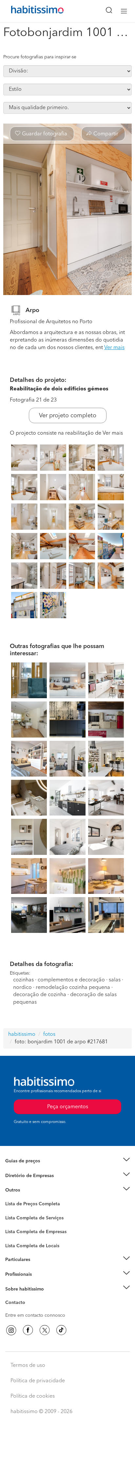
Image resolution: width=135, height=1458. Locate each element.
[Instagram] (11, 1330)
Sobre (11, 1297)
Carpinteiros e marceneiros (33, 1242)
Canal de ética (20, 1303)
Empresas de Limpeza (28, 1190)
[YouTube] (44, 1330)
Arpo (32, 310)
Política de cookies (32, 1396)
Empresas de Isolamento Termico (40, 1223)
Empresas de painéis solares (35, 1183)
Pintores (13, 1229)
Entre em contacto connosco (35, 1315)
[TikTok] (61, 1330)
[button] (67, 1161)
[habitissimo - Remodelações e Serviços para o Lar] (29, 11)
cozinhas (23, 980)
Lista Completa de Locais (32, 1246)
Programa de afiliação (28, 1310)
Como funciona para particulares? (40, 1268)
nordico (22, 987)
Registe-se (16, 1274)
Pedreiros (15, 1236)
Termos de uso (27, 1365)
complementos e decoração (71, 980)
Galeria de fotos (22, 1211)
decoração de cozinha (39, 994)
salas (115, 980)
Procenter (15, 1218)
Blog (10, 1198)
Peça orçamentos (67, 1447)
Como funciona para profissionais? (41, 1282)
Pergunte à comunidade (30, 1205)
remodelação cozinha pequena (73, 987)
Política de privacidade (37, 1381)
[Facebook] (28, 1330)
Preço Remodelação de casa (34, 1175)
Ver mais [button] (114, 347)
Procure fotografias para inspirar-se (39, 57)
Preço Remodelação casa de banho (42, 1169)
